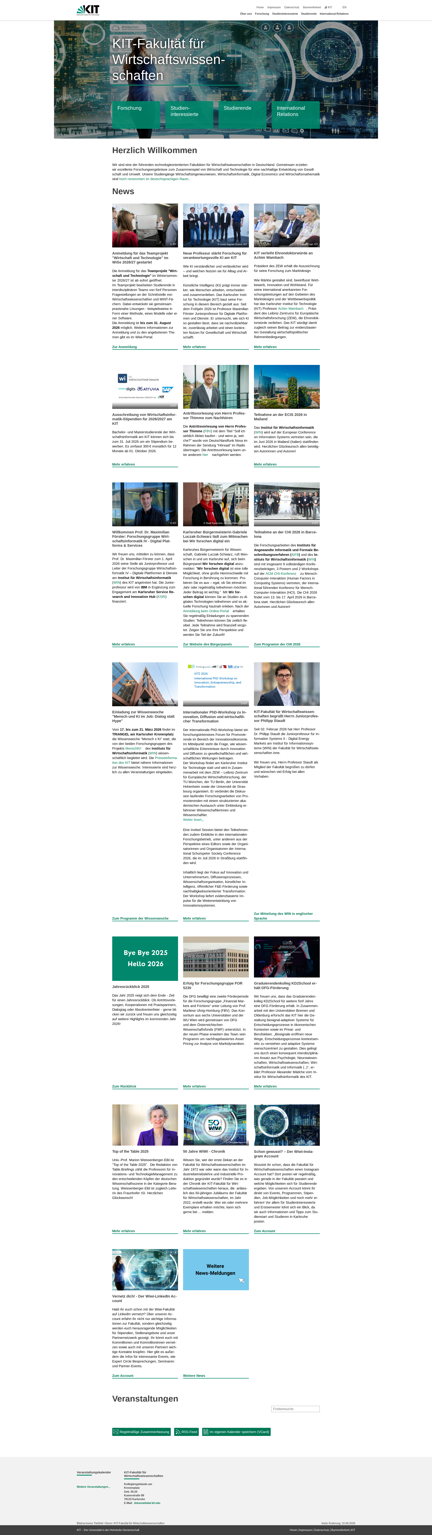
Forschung (262, 13)
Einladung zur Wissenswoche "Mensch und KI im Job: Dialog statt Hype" (143, 716)
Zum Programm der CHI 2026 (277, 644)
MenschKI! (133, 748)
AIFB (295, 555)
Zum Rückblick (124, 1086)
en (344, 7)
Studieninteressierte (285, 13)
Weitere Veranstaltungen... (93, 1486)
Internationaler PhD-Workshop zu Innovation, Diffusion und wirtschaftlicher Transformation (214, 716)
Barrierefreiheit (312, 7)
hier (205, 455)
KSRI (161, 597)
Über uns (246, 13)
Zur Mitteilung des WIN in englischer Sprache (283, 916)
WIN (258, 432)
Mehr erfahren (194, 347)
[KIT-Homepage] (88, 10)
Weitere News (194, 1376)
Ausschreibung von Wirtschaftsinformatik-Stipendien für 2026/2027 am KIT (144, 419)
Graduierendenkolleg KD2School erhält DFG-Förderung (285, 985)
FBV (208, 431)
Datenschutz (291, 7)
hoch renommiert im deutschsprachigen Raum (153, 179)
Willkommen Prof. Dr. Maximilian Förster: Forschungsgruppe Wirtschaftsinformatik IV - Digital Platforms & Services (141, 539)
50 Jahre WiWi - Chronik (204, 1151)
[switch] (354, 7)
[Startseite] (354, 13)
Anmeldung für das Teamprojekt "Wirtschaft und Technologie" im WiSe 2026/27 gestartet (140, 257)
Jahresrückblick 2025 (130, 987)
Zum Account (264, 1231)
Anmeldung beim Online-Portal (206, 611)
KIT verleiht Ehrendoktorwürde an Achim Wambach (283, 255)
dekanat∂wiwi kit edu (147, 1503)
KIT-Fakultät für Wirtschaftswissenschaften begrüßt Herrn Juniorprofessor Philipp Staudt (286, 716)
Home (260, 7)
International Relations (334, 13)
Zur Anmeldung (124, 347)
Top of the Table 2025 (130, 1151)
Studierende (309, 13)
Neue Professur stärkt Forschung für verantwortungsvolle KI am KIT (215, 255)
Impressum (274, 7)
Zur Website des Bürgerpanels (207, 644)
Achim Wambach (290, 308)
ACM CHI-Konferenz (281, 573)
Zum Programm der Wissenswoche (140, 918)
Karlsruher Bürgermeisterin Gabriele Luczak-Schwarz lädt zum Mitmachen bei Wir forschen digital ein (215, 536)
